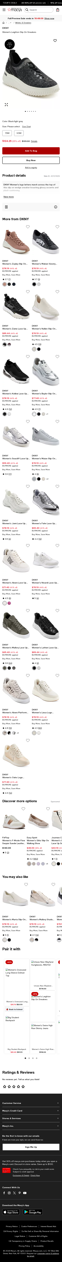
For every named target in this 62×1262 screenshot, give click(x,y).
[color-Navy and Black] (14, 284)
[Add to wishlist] (55, 40)
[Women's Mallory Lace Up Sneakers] (16, 625)
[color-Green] (4, 668)
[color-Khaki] (34, 349)
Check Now (35, 1175)
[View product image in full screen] (6, 104)
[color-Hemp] (34, 733)
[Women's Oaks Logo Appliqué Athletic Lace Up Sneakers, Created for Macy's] (16, 755)
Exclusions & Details (21, 1175)
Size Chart (26, 126)
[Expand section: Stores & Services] (31, 1118)
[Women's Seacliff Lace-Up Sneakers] (16, 436)
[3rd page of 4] (33, 1058)
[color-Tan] (4, 940)
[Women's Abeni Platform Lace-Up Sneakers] (16, 690)
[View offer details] (31, 207)
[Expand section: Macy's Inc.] (31, 1126)
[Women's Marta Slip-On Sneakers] (15, 898)
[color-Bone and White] (43, 414)
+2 (47, 479)
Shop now (49, 18)
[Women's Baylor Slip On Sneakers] (46, 371)
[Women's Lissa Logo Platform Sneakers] (46, 690)
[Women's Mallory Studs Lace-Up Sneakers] (43, 898)
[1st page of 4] (25, 1058)
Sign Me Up (31, 1147)
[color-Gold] (29, 864)
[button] (10, 22)
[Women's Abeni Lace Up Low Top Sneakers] (16, 560)
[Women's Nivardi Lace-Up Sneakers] (46, 560)
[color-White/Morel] (14, 733)
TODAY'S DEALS (10, 3)
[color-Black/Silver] (9, 733)
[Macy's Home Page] (14, 10)
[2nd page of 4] (29, 1058)
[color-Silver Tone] (43, 864)
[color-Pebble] (4, 603)
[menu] (4, 10)
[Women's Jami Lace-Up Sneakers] (16, 501)
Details (34, 141)
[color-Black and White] (59, 940)
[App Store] (11, 1212)
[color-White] (39, 284)
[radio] (4, 284)
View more (8, 196)
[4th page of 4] (36, 1058)
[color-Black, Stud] (58, 864)
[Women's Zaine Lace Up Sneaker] (16, 306)
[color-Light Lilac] (38, 864)
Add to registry (31, 168)
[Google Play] (33, 1212)
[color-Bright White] (39, 733)
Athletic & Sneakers (23, 23)
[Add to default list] (28, 227)
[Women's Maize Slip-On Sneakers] (46, 436)
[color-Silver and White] (34, 414)
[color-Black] (9, 284)
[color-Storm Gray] (34, 479)
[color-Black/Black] (39, 479)
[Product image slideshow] (31, 76)
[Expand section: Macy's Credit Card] (31, 1110)
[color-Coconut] (43, 479)
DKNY (5, 27)
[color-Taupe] (33, 864)
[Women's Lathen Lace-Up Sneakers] (46, 625)
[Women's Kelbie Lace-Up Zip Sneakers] (16, 371)
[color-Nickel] (9, 344)
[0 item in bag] (58, 10)
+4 (47, 864)
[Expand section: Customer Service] (31, 1103)
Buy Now (31, 160)
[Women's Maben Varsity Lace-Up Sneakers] (46, 241)
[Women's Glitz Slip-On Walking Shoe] (38, 821)
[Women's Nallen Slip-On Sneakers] (46, 306)
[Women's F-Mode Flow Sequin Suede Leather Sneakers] (14, 821)
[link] (16, 273)
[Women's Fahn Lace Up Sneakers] (46, 501)
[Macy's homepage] (3, 23)
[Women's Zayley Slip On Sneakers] (16, 241)
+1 (47, 414)
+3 (18, 733)
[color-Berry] (9, 603)
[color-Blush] (4, 284)
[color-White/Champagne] (4, 733)
